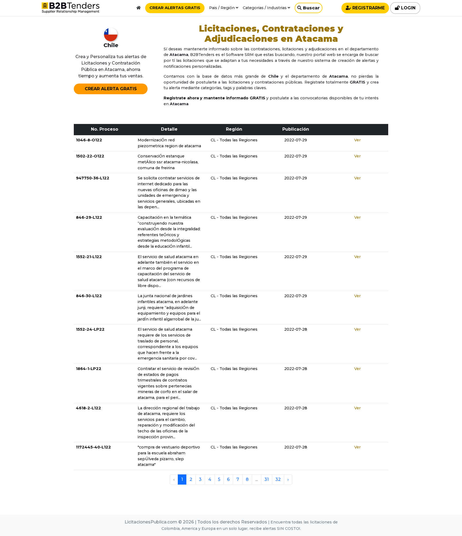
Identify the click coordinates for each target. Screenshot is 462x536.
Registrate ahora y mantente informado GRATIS (214, 98)
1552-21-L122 (89, 256)
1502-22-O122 (90, 156)
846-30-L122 (89, 295)
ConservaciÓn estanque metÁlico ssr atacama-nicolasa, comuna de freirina (168, 162)
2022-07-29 (295, 140)
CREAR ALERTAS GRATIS (174, 7)
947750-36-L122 (92, 178)
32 (278, 479)
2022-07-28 (295, 329)
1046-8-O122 (89, 140)
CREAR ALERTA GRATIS (111, 88)
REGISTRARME (368, 7)
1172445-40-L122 (93, 447)
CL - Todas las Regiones (234, 140)
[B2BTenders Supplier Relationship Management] (70, 9)
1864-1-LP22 (88, 368)
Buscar (311, 7)
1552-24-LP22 (90, 329)
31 (266, 479)
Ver (357, 140)
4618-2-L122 (88, 408)
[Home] (138, 7)
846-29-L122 (89, 217)
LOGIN (407, 7)
